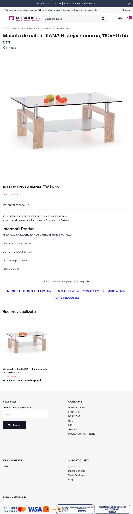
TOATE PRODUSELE (66, 297)
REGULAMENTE (12, 460)
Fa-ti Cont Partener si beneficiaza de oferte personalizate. (36, 216)
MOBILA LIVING (117, 291)
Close (129, 3)
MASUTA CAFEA (68, 291)
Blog (70, 479)
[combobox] (75, 19)
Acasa (6, 28)
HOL (70, 420)
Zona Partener (4, 19)
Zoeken (103, 19)
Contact (126, 10)
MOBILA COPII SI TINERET (82, 433)
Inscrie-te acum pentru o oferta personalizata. (76, 10)
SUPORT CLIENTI (79, 460)
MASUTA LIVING (93, 291)
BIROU (71, 425)
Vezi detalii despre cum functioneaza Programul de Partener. (38, 220)
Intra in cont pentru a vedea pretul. (22, 186)
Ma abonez (14, 425)
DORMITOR (74, 416)
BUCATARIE (74, 411)
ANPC (6, 466)
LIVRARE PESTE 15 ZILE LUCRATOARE (30, 291)
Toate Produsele (76, 475)
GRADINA (73, 429)
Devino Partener (76, 470)
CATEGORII (75, 401)
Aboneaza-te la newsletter (17, 407)
